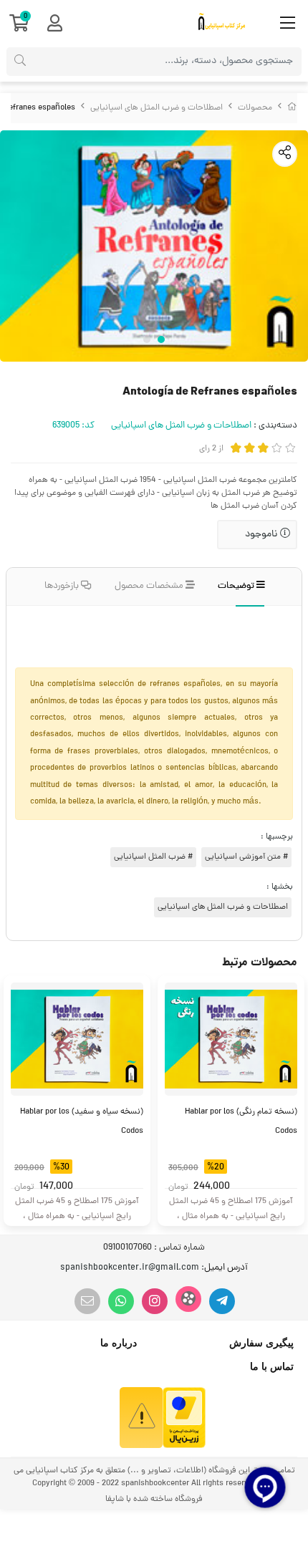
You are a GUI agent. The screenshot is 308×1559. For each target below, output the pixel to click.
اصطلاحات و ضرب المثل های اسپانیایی (156, 108)
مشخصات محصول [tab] (150, 586)
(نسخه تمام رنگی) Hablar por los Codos (241, 1121)
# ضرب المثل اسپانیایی (153, 857)
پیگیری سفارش (261, 1342)
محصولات (255, 108)
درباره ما (118, 1342)
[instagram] (155, 1301)
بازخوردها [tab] (62, 586)
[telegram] (222, 1301)
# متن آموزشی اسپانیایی (246, 857)
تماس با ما (272, 1366)
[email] (87, 1301)
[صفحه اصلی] (292, 108)
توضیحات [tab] (237, 586)
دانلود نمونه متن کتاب (242, 622)
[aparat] (188, 1299)
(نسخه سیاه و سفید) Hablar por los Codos (81, 1121)
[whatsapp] (121, 1301)
